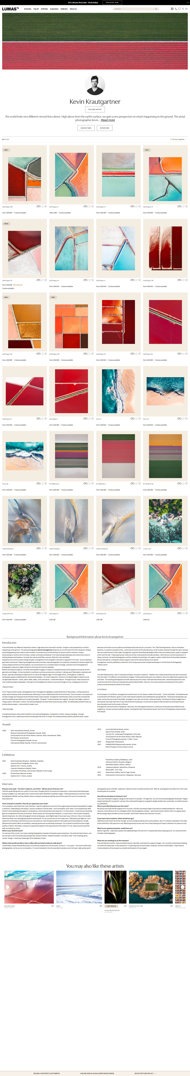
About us (73, 9)
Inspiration (54, 9)
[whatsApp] (172, 9)
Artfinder (44, 9)
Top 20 (36, 9)
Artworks (27, 9)
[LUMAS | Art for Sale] (10, 9)
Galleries (64, 9)
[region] (95, 892)
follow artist (95, 109)
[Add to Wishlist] (46, 206)
